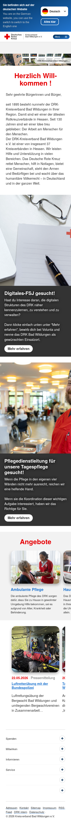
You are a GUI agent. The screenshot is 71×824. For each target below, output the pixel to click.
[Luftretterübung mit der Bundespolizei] (35, 649)
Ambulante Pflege (27, 589)
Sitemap (36, 808)
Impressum (49, 808)
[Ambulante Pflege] (35, 567)
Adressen (11, 808)
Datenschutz (36, 812)
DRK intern (20, 812)
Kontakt (24, 808)
